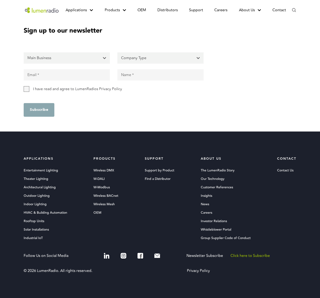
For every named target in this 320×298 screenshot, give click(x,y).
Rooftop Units (34, 221)
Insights (206, 195)
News (205, 204)
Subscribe (39, 110)
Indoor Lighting (35, 204)
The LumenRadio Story (217, 170)
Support (196, 10)
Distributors (167, 10)
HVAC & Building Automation (45, 212)
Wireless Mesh (104, 204)
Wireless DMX (103, 170)
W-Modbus (101, 187)
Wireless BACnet (105, 195)
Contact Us (285, 170)
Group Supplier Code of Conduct (226, 238)
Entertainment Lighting (41, 170)
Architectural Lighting (40, 187)
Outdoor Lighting (37, 195)
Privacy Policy (198, 271)
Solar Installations (36, 229)
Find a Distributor (158, 179)
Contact (279, 10)
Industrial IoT (33, 238)
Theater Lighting (36, 179)
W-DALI (99, 179)
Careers (220, 10)
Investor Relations (214, 221)
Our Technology (212, 179)
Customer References (217, 187)
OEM (142, 10)
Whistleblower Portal (216, 229)
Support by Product (159, 170)
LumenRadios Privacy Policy (98, 89)
